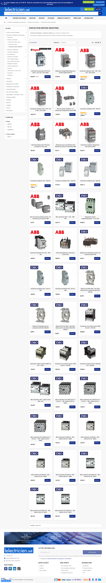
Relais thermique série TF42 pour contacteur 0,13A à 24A (40, 145)
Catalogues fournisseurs (67, 572)
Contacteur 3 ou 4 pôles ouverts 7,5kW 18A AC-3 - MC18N (65, 364)
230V (9, 136)
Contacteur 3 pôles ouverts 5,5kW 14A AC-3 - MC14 (40, 364)
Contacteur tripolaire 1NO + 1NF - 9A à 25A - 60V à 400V (90, 71)
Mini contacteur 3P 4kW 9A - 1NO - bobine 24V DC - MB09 (40, 475)
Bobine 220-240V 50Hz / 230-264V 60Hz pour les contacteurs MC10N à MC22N (90, 290)
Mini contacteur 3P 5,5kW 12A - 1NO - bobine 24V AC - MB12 (65, 511)
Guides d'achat (64, 570)
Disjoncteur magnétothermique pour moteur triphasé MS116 (65, 71)
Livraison (41, 565)
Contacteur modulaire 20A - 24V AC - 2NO (65, 289)
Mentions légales (87, 570)
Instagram (10, 568)
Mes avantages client (66, 565)
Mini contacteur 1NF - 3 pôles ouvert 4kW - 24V (41, 400)
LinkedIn (14, 568)
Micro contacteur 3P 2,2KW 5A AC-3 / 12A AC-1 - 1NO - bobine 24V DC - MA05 (41, 439)
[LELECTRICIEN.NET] (17, 9)
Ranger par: (56, 42)
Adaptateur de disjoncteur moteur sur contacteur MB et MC (90, 253)
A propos (41, 568)
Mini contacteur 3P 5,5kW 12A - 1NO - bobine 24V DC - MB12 (90, 475)
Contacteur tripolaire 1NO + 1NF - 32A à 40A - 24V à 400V (40, 109)
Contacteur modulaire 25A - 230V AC (90, 108)
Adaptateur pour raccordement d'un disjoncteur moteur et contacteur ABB (65, 145)
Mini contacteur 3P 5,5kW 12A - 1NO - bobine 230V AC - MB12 (40, 511)
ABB (9, 124)
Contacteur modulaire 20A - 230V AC (41, 180)
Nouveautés (86, 565)
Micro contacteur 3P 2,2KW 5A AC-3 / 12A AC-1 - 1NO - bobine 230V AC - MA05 (65, 401)
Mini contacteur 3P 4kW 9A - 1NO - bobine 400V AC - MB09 (65, 475)
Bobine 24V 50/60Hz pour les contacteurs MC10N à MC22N (41, 327)
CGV (84, 572)
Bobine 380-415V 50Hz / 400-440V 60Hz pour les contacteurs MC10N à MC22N (65, 328)
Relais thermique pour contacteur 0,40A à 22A (65, 253)
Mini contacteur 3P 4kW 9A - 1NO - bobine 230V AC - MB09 (65, 438)
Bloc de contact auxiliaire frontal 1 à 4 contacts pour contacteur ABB (40, 217)
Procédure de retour (87, 568)
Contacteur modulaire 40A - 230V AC (65, 180)
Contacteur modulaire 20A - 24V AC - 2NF (41, 289)
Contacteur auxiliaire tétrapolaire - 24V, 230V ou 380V (90, 145)
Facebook (5, 568)
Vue (93, 42)
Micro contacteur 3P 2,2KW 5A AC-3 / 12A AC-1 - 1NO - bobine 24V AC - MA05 (90, 401)
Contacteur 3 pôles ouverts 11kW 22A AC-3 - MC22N (90, 364)
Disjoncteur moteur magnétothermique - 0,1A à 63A (90, 217)
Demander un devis (89, 2)
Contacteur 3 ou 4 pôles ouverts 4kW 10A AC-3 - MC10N (90, 327)
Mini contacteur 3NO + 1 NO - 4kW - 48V (65, 217)
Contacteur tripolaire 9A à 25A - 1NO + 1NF (40, 253)
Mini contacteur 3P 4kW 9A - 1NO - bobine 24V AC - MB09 (90, 438)
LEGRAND (10, 129)
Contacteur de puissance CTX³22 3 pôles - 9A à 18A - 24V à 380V (40, 71)
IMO (9, 126)
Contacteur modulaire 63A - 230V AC (90, 180)
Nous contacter (43, 570)
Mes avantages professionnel (68, 568)
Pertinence (63, 42)
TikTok (19, 568)
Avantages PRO (100, 2)
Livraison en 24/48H (99, 5)
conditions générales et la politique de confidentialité (59, 558)
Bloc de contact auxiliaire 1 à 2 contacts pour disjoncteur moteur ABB (65, 109)
